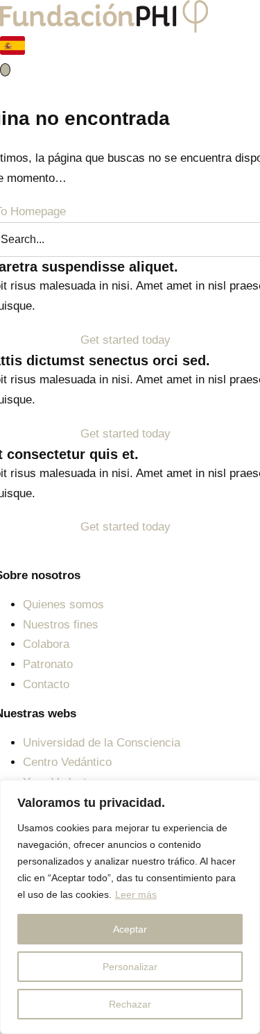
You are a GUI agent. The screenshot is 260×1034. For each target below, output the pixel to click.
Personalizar (130, 966)
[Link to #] (5, 69)
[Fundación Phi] (104, 9)
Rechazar (130, 1004)
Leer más (136, 894)
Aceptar (130, 929)
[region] (130, 907)
